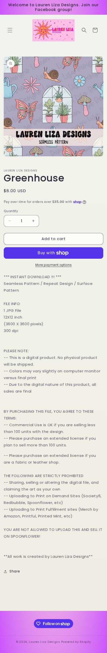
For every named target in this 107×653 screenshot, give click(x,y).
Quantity (11, 211)
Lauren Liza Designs (44, 642)
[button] (9, 30)
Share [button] (14, 571)
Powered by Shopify (76, 642)
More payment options (53, 265)
